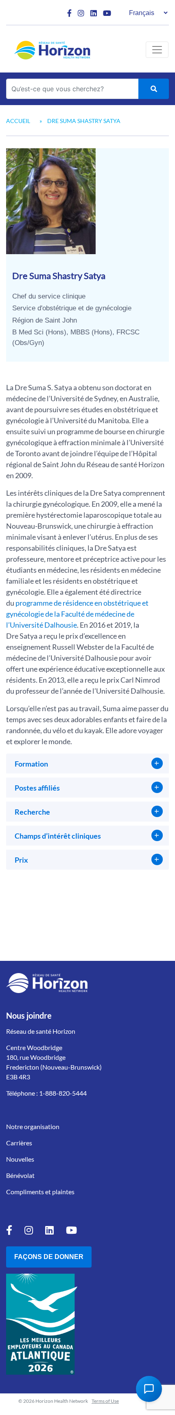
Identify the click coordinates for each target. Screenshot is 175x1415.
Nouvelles (20, 1159)
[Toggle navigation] (157, 50)
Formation (31, 763)
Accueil (18, 120)
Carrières (19, 1143)
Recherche (32, 811)
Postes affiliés (37, 787)
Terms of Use (105, 1401)
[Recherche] (153, 89)
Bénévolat (20, 1175)
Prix (21, 859)
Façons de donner (48, 1256)
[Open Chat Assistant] (149, 1389)
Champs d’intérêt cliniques (58, 835)
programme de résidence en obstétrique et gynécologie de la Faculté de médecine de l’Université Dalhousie (77, 613)
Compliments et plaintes (40, 1191)
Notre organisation (32, 1126)
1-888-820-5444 (63, 1093)
